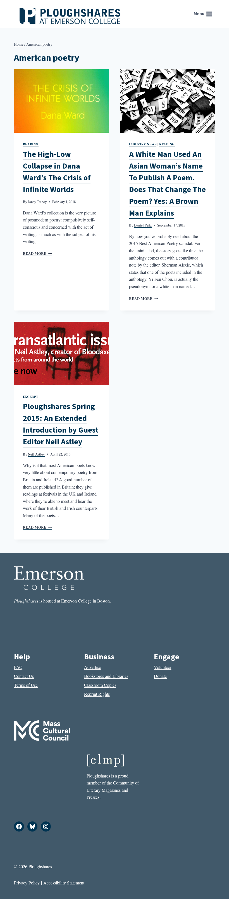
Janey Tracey (37, 201)
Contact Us (24, 676)
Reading (31, 144)
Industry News (142, 144)
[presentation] (61, 101)
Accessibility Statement (63, 883)
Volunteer (162, 667)
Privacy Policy (27, 883)
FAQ (18, 667)
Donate (160, 676)
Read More (37, 253)
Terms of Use (26, 685)
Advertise (92, 667)
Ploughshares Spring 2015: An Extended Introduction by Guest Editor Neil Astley (60, 424)
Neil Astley (36, 454)
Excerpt (30, 396)
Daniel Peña (143, 225)
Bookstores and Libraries (106, 676)
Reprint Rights (97, 694)
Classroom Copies (100, 685)
